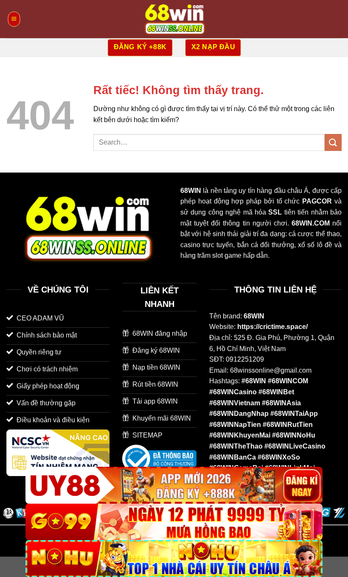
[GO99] (174, 522)
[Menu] (14, 19)
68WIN (254, 316)
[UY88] (174, 485)
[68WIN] (174, 19)
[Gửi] (333, 142)
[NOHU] (174, 558)
